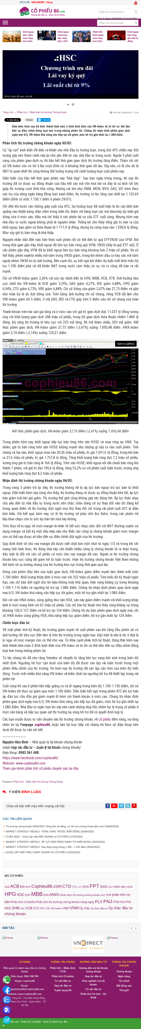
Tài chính (124, 981)
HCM (130, 886)
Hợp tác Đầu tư (62, 985)
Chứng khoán (124, 971)
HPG (10, 894)
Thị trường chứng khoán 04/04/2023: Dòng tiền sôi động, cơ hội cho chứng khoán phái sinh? (62, 826)
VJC (47, 908)
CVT (80, 887)
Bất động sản (124, 985)
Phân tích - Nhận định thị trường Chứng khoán (42, 112)
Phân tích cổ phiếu (23, 902)
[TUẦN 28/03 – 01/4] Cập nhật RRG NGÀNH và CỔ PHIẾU (44, 836)
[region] (70, 80)
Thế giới (124, 990)
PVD (122, 902)
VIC (42, 908)
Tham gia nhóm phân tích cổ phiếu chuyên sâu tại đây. (41, 768)
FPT (94, 886)
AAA (7, 887)
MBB (37, 894)
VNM (74, 908)
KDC (20, 895)
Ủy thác (84, 908)
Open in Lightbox (125, 343)
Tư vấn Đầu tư (63, 981)
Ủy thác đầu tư (99, 908)
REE (8, 908)
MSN (46, 894)
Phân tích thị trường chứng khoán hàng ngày (65, 902)
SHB (15, 908)
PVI (128, 902)
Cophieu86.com (46, 886)
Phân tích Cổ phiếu (63, 976)
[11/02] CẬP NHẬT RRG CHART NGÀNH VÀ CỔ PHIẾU (43, 852)
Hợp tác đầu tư (93, 976)
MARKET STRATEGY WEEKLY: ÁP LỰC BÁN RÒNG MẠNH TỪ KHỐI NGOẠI (55, 841)
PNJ (107, 901)
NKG (103, 895)
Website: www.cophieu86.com (24, 763)
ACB (14, 886)
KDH (27, 894)
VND (65, 908)
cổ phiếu (105, 719)
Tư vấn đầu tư (93, 989)
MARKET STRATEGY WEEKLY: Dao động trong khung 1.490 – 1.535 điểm (53, 847)
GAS (104, 886)
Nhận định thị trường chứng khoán (80, 894)
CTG (74, 887)
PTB (116, 902)
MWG (54, 895)
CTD (66, 886)
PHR (108, 894)
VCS (36, 908)
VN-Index (56, 908)
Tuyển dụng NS (63, 990)
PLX (99, 901)
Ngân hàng (124, 976)
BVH (28, 887)
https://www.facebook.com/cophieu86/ (31, 758)
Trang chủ (8, 112)
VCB (28, 908)
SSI (22, 908)
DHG (85, 886)
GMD (116, 886)
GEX (110, 887)
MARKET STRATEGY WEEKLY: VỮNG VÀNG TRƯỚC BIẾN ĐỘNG (50, 831)
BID (22, 886)
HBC (123, 886)
